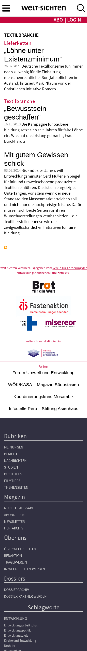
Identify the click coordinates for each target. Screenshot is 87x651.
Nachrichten (15, 460)
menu (6, 8)
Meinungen (13, 447)
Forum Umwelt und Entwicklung (43, 373)
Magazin (14, 497)
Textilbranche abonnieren (5, 247)
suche (81, 8)
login (74, 20)
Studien (11, 467)
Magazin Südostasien (58, 385)
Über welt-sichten (20, 549)
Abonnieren (14, 515)
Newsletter (14, 521)
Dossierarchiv (16, 589)
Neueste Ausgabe (19, 508)
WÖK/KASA (20, 385)
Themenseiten (16, 487)
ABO (58, 20)
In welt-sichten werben (24, 569)
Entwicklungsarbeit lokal (20, 625)
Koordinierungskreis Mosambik (44, 397)
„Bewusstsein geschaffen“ (25, 113)
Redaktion (13, 555)
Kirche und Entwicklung (20, 641)
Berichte (11, 454)
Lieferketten (18, 43)
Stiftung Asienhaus (60, 409)
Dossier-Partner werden (25, 596)
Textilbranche (19, 101)
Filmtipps (12, 481)
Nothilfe (9, 646)
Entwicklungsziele (16, 636)
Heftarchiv (13, 528)
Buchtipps (13, 474)
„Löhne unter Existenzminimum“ (33, 55)
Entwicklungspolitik (17, 630)
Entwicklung (15, 618)
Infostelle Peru (23, 409)
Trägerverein (15, 562)
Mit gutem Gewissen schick (36, 159)
